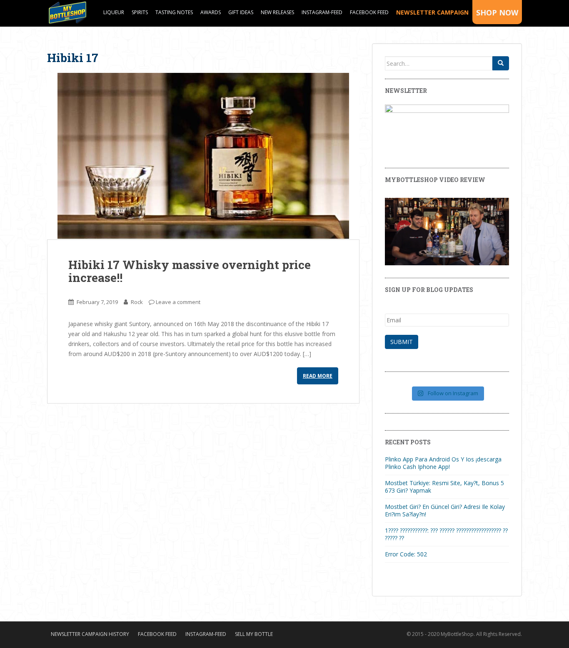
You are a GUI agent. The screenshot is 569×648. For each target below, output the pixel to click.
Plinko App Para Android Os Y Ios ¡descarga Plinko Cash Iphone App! (443, 463)
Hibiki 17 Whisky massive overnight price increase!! (189, 271)
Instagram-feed (322, 12)
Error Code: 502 (406, 554)
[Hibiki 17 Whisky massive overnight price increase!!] (203, 156)
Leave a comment (178, 302)
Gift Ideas (240, 12)
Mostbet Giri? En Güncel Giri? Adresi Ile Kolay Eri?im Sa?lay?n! (445, 510)
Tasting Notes (174, 12)
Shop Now (497, 12)
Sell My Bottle (254, 634)
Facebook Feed (369, 12)
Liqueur (113, 12)
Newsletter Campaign (432, 12)
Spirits (140, 12)
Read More (317, 375)
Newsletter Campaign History (90, 634)
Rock (137, 302)
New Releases (277, 12)
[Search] (500, 63)
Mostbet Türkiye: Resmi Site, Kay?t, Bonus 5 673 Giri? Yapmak (444, 486)
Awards (210, 12)
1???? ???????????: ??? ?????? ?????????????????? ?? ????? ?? (446, 534)
